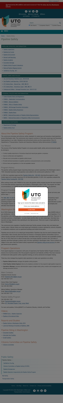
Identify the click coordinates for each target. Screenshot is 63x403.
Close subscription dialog (48, 187)
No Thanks (27, 213)
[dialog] (31, 201)
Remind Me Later (34, 213)
